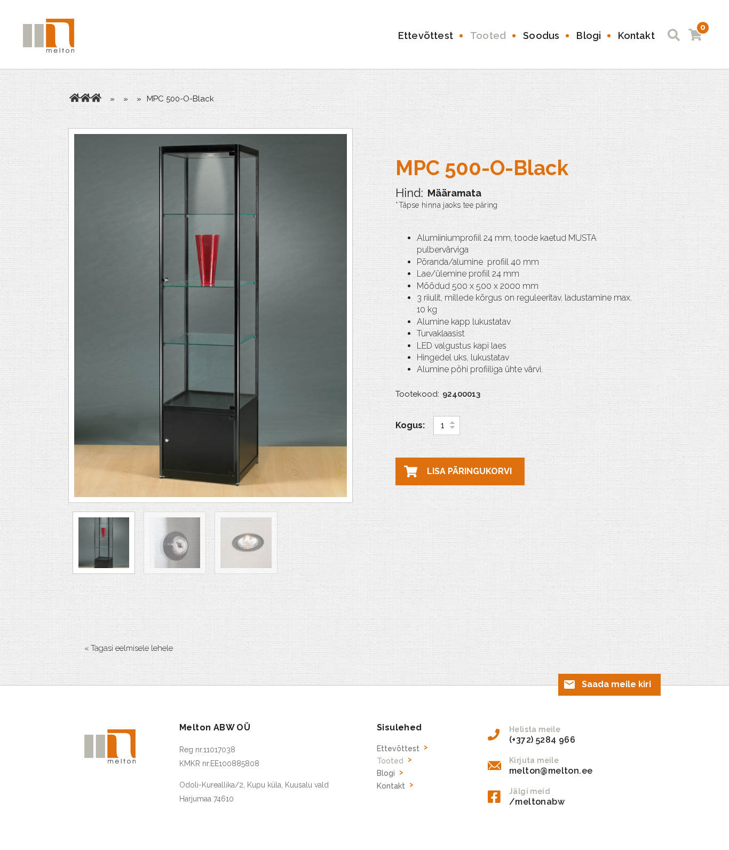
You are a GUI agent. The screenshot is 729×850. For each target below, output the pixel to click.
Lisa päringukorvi (469, 471)
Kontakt (636, 35)
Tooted (488, 35)
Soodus (541, 35)
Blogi (588, 35)
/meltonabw (537, 802)
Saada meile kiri (616, 684)
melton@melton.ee (550, 771)
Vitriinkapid (96, 97)
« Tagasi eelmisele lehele (128, 648)
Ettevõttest (425, 35)
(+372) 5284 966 (542, 740)
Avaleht (74, 97)
